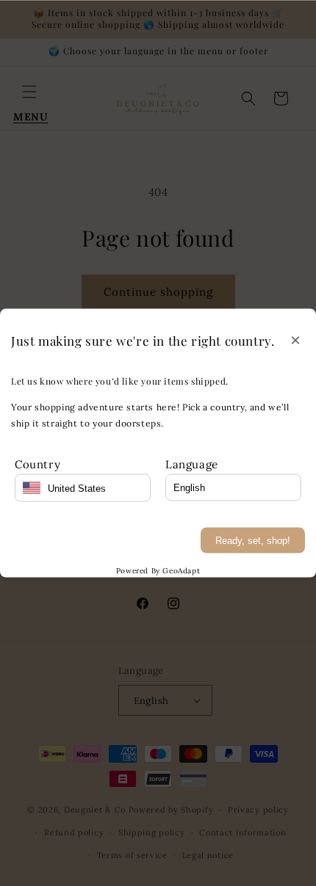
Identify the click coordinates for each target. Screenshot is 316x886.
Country (37, 464)
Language (191, 464)
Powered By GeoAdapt (158, 570)
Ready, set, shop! (252, 540)
